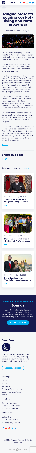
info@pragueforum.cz (13, 422)
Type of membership (11, 406)
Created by (11, 449)
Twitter (30, 3)
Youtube (24, 3)
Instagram (27, 3)
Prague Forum (3, 2)
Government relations (11, 392)
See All (27, 169)
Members (6, 386)
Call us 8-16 (6, 417)
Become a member (18, 323)
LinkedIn (33, 3)
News (4, 381)
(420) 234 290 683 (11, 420)
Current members (9, 403)
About (4, 395)
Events (5, 384)
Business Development (12, 389)
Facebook (21, 3)
